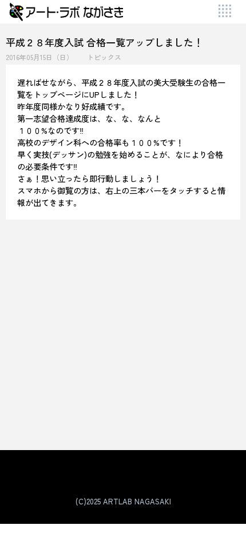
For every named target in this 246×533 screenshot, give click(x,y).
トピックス (104, 57)
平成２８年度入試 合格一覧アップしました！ (104, 42)
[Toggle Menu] (225, 11)
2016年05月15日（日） (39, 57)
